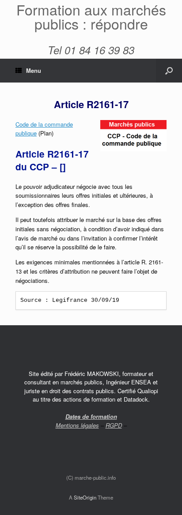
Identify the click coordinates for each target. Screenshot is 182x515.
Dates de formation (91, 416)
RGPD (114, 425)
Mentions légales (77, 425)
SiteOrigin (85, 497)
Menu (33, 70)
